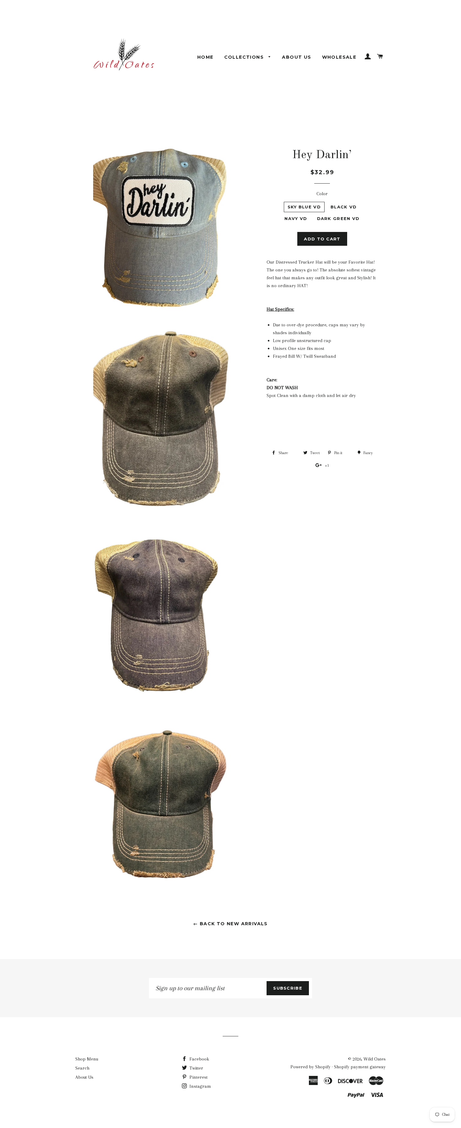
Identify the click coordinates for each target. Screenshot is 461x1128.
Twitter (195, 1068)
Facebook (198, 1059)
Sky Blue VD (304, 206)
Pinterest (198, 1077)
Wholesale (339, 57)
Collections (245, 57)
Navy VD (295, 218)
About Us (296, 57)
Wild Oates (374, 1059)
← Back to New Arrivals (230, 924)
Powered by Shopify (310, 1067)
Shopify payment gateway (360, 1067)
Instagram (199, 1086)
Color (322, 193)
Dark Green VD (338, 218)
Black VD (344, 206)
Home (205, 57)
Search (82, 1068)
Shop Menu (86, 1059)
